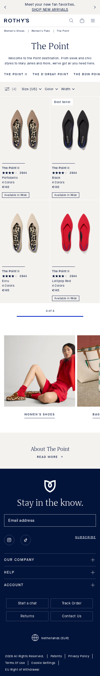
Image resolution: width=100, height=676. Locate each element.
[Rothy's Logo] (16, 20)
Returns (27, 616)
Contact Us (71, 616)
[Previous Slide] (6, 7)
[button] (71, 20)
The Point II (15, 74)
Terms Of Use (15, 663)
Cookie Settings (43, 663)
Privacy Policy (78, 656)
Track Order (72, 603)
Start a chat (27, 603)
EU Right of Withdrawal (22, 670)
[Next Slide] (94, 7)
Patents (56, 656)
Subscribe (85, 537)
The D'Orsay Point (51, 74)
